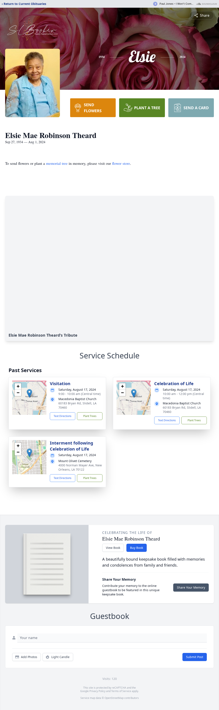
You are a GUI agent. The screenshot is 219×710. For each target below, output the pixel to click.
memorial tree (57, 163)
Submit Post (194, 657)
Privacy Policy (97, 691)
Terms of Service (121, 691)
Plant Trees (89, 416)
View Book (113, 548)
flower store (121, 163)
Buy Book (136, 548)
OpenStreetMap (114, 698)
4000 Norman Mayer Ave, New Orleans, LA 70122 (80, 467)
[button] (29, 393)
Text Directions (62, 416)
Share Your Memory (191, 587)
